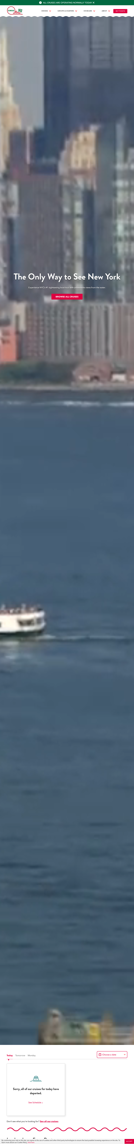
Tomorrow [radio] (20, 1055)
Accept (129, 1141)
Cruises (44, 11)
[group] (21, 1055)
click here (31, 1142)
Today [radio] (10, 1055)
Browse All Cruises (67, 296)
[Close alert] (93, 2)
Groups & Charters (66, 11)
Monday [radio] (32, 1055)
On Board (88, 11)
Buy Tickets (120, 11)
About (104, 11)
